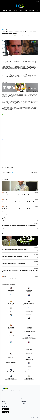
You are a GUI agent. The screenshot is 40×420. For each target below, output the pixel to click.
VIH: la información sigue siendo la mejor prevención (13, 263)
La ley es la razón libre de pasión (9, 278)
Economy (15, 10)
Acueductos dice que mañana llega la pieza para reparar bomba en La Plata (19, 201)
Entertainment (31, 10)
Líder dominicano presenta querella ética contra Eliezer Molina (16, 194)
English (22, 398)
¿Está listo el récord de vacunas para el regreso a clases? (14, 249)
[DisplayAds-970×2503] (20, 87)
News (10, 10)
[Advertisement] (20, 19)
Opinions (20, 10)
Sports (26, 10)
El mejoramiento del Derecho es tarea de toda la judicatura (15, 256)
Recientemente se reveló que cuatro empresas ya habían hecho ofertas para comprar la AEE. (19, 111)
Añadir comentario (34, 172)
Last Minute (5, 10)
